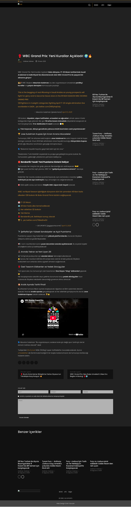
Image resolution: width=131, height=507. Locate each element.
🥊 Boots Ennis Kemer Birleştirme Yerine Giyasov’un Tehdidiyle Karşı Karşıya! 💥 (41, 375)
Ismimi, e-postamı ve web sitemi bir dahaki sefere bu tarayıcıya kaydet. (42, 396)
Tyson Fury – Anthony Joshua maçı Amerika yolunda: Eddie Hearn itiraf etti (102, 136)
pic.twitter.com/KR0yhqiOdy (48, 106)
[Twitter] (108, 1)
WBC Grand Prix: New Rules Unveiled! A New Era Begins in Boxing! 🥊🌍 (88, 375)
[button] (89, 5)
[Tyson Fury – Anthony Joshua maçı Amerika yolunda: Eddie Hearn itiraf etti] (103, 120)
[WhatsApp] (28, 362)
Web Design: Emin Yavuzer (65, 503)
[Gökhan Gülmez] (20, 61)
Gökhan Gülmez (28, 61)
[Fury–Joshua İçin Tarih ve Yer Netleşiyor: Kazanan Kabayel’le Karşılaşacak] (103, 159)
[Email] (36, 362)
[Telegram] (24, 362)
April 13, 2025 (67, 112)
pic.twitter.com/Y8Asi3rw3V (35, 220)
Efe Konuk (31, 350)
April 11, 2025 (66, 226)
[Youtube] (110, 1)
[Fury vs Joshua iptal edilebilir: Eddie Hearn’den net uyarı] (103, 198)
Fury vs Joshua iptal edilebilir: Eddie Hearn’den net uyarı (101, 213)
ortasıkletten (23, 353)
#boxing (45, 92)
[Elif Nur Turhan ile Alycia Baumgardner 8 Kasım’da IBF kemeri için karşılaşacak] (103, 81)
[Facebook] (102, 1)
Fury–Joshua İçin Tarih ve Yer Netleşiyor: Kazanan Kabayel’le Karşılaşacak (103, 175)
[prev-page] (94, 224)
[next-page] (97, 224)
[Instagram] (105, 1)
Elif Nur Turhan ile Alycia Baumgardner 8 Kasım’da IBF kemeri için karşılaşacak (102, 98)
